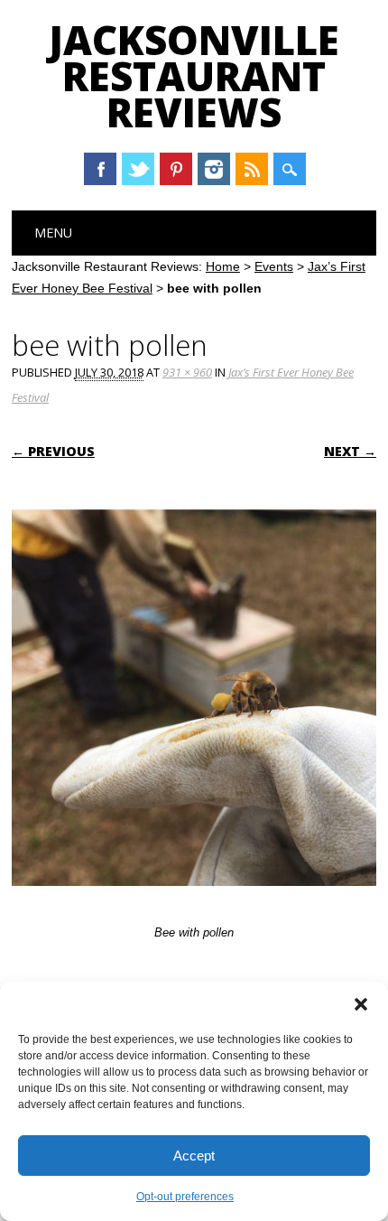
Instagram (214, 169)
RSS (252, 169)
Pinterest (176, 169)
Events (273, 266)
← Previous (53, 451)
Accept (194, 1155)
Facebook (100, 169)
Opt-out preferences (185, 1196)
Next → (350, 451)
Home (223, 266)
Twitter (138, 169)
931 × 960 (187, 372)
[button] (361, 1004)
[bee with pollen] (194, 903)
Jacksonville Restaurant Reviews (194, 76)
